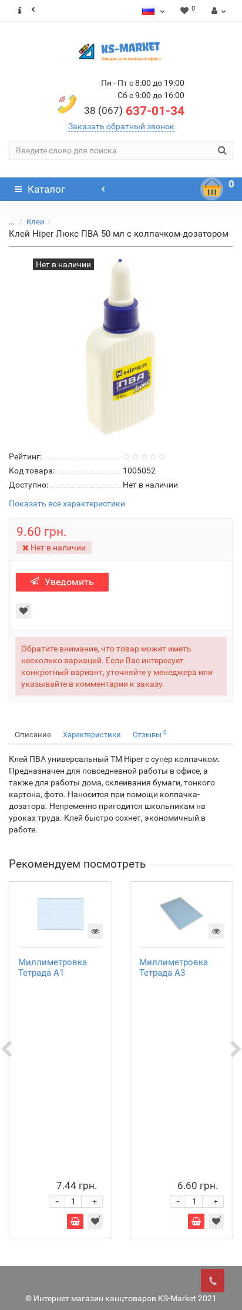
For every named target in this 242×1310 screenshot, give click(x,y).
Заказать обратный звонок (121, 126)
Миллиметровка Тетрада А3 (173, 967)
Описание (33, 734)
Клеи (35, 221)
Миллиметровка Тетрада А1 (52, 967)
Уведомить (69, 581)
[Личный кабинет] (217, 10)
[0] (212, 189)
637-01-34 (134, 111)
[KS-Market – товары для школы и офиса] (121, 51)
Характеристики (92, 734)
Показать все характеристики (67, 503)
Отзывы (150, 734)
